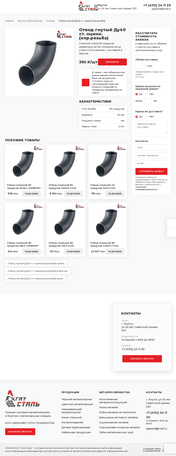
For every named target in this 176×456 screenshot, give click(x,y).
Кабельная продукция (76, 432)
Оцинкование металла (113, 422)
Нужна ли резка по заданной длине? (147, 87)
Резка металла (108, 407)
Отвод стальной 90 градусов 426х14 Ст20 (104, 244)
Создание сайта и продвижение (152, 450)
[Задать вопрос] (171, 223)
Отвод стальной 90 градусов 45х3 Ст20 (61, 244)
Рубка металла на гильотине (117, 412)
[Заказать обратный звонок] (171, 232)
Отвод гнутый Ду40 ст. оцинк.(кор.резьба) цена (35, 278)
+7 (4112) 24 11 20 (157, 5)
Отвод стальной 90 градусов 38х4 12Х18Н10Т (22, 244)
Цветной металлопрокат (77, 404)
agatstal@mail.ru (161, 8)
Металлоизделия (72, 422)
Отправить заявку (151, 171)
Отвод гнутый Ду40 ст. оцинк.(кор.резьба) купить (36, 263)
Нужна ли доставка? (149, 111)
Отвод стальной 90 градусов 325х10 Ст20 (62, 186)
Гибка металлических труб (116, 432)
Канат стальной (71, 417)
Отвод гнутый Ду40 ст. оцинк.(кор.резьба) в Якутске (38, 271)
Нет (151, 94)
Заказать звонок (142, 358)
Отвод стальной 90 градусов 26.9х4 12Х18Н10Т (24, 186)
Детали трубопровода (76, 427)
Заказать (112, 62)
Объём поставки (146, 59)
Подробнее (31, 193)
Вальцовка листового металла (118, 417)
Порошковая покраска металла (119, 427)
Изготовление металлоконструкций (113, 401)
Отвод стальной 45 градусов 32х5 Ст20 (102, 186)
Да (140, 94)
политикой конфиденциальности (146, 188)
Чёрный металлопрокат (77, 399)
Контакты (141, 141)
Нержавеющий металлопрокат (72, 411)
